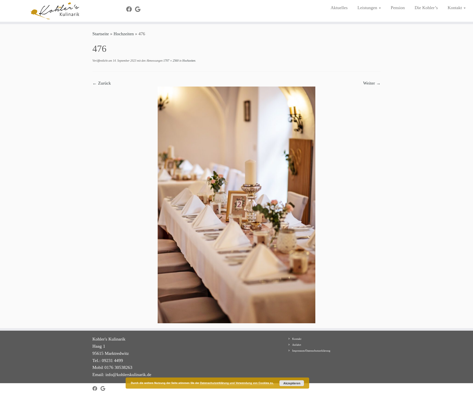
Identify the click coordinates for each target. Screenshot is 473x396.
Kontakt (455, 7)
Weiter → (372, 83)
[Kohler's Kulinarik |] (54, 10)
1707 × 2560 (171, 60)
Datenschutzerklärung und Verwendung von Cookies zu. (237, 383)
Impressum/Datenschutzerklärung (311, 350)
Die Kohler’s (426, 7)
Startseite (100, 33)
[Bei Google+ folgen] (139, 9)
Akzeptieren (291, 383)
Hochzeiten (124, 33)
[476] (236, 204)
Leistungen (367, 7)
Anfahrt (296, 344)
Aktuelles (339, 7)
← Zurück (101, 83)
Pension (398, 7)
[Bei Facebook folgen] (130, 9)
